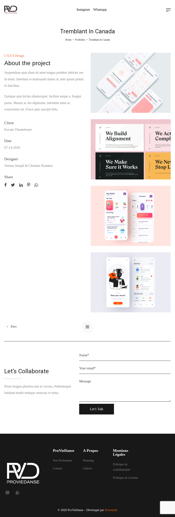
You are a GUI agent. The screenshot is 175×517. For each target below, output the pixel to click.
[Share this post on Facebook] (5, 184)
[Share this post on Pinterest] (28, 184)
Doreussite (111, 510)
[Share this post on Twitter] (13, 184)
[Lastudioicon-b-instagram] (7, 493)
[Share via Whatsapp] (36, 184)
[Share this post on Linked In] (21, 184)
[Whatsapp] (17, 493)
